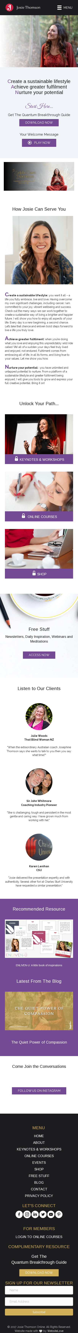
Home (39, 1136)
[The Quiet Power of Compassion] (39, 1010)
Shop (39, 1169)
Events (39, 1163)
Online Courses (39, 1156)
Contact (39, 1189)
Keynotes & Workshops (39, 1149)
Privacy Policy (39, 1196)
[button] (39, 143)
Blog (39, 1182)
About (39, 1143)
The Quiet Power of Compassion (39, 1042)
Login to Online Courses (39, 1237)
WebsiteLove (55, 1330)
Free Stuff (39, 1176)
